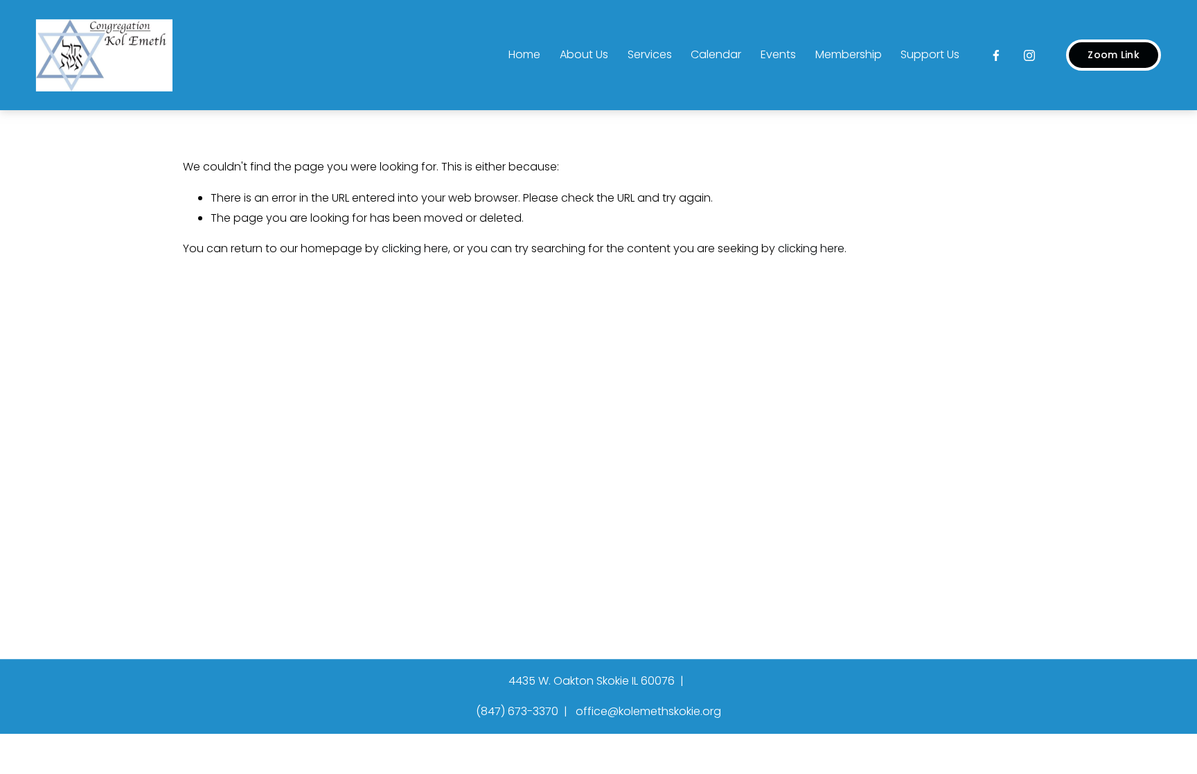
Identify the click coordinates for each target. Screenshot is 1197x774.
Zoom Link (1114, 55)
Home (524, 54)
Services (650, 54)
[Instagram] (1029, 55)
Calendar (716, 54)
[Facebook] (996, 55)
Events (778, 54)
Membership (848, 54)
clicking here (415, 248)
